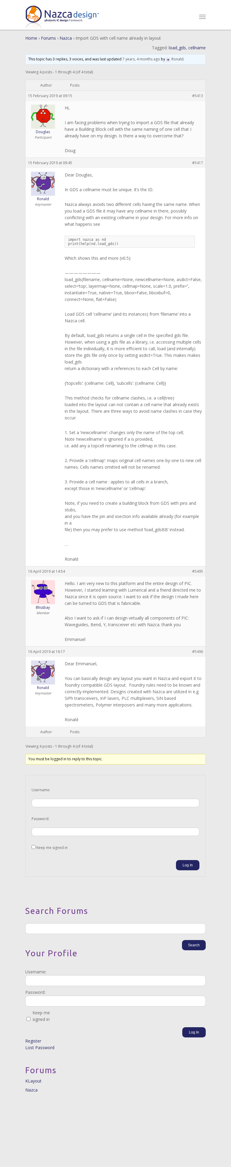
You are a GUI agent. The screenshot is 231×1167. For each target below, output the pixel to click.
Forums (48, 38)
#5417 (197, 162)
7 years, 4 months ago (141, 59)
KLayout (33, 1081)
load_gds (177, 48)
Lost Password (39, 1047)
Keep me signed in (52, 847)
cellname (197, 48)
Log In (188, 865)
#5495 (197, 571)
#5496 (197, 651)
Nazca (66, 38)
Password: (40, 818)
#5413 (197, 95)
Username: (41, 789)
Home (31, 38)
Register (33, 1041)
